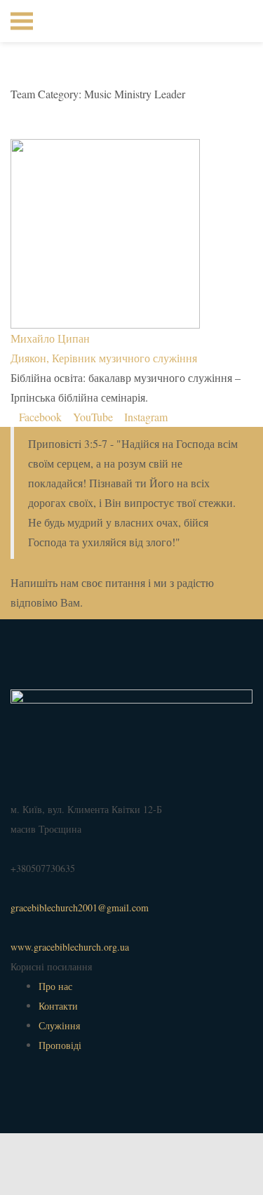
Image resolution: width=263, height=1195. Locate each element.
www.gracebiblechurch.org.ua (70, 946)
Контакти (58, 1005)
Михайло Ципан (50, 338)
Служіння (59, 1025)
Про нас (55, 986)
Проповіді (60, 1045)
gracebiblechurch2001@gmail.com (80, 907)
